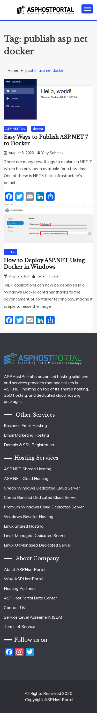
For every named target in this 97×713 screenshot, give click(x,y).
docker (38, 128)
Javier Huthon (47, 276)
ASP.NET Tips (15, 128)
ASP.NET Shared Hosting (27, 468)
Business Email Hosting (25, 425)
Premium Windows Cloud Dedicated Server (44, 506)
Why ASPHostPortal (23, 578)
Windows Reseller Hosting (28, 516)
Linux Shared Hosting (23, 526)
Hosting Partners (20, 588)
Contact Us (14, 607)
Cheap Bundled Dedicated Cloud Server (40, 497)
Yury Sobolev (52, 152)
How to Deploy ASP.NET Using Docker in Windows (44, 263)
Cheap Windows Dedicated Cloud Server (42, 488)
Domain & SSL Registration (29, 444)
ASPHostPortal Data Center (30, 597)
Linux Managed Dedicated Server (35, 535)
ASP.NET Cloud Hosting (26, 478)
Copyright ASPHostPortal (49, 699)
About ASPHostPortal (24, 569)
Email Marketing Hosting (26, 435)
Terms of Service (19, 626)
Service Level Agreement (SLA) (33, 617)
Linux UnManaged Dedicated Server (37, 545)
